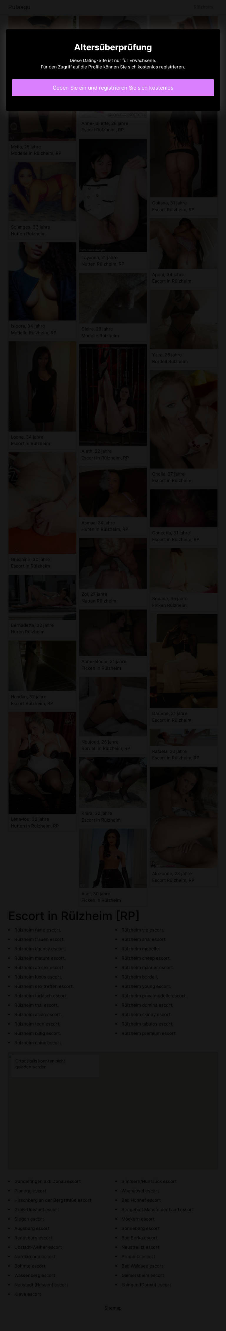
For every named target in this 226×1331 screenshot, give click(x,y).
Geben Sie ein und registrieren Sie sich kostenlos (113, 88)
